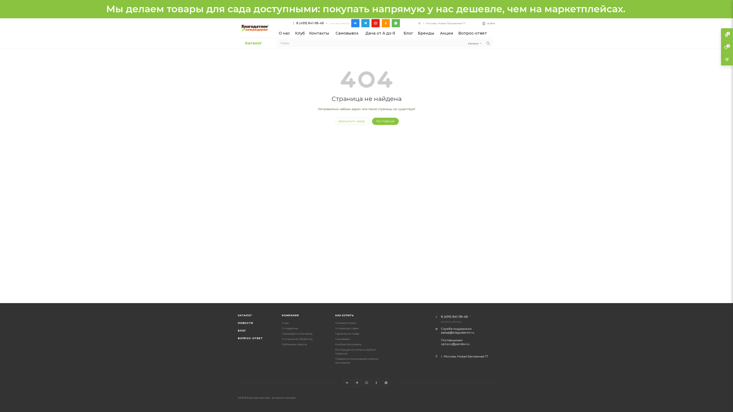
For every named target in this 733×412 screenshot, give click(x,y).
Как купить (344, 315)
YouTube (375, 23)
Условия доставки (347, 328)
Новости (245, 322)
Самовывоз (342, 338)
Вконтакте (355, 23)
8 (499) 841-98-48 (310, 23)
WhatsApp (396, 23)
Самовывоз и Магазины (297, 333)
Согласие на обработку (297, 338)
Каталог (245, 315)
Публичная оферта (294, 344)
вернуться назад (351, 121)
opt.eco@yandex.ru (455, 344)
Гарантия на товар (347, 333)
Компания (290, 315)
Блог (242, 330)
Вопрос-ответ (250, 338)
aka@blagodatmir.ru (457, 332)
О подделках (290, 328)
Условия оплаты (345, 322)
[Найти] (488, 43)
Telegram (365, 23)
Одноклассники (386, 23)
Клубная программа (348, 344)
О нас (285, 322)
